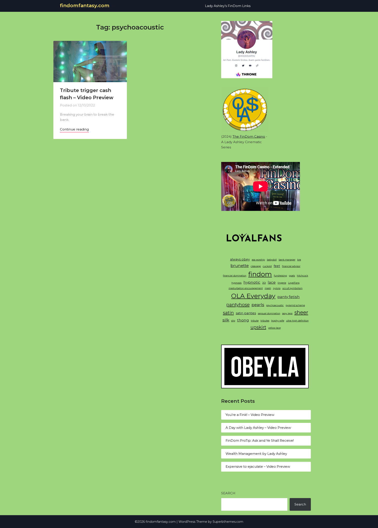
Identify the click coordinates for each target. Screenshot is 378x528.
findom (260, 274)
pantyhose (238, 304)
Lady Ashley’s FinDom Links (227, 6)
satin (228, 312)
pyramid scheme (295, 305)
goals (292, 275)
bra (299, 259)
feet (277, 266)
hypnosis (236, 282)
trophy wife (277, 320)
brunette (240, 265)
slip (233, 320)
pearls (258, 304)
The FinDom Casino (249, 136)
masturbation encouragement (246, 288)
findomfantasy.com (84, 6)
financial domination (234, 275)
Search (228, 493)
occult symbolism (292, 288)
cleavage (256, 266)
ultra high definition (297, 320)
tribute (255, 320)
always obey (240, 259)
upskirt (258, 327)
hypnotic (251, 282)
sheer (301, 312)
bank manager (287, 259)
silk (225, 320)
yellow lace (274, 328)
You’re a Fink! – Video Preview (250, 415)
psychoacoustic (275, 305)
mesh (268, 288)
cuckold (267, 266)
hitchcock (302, 275)
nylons (276, 288)
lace (272, 282)
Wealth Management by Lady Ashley (256, 454)
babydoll (272, 259)
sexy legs (287, 313)
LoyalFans (293, 282)
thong (243, 320)
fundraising (280, 275)
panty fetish (288, 297)
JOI (264, 282)
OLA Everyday (253, 296)
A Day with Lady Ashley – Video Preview (258, 428)
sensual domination (269, 313)
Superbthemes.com (228, 522)
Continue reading (74, 129)
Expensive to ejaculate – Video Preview (258, 466)
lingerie (282, 282)
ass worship (258, 259)
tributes (265, 320)
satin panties (246, 313)
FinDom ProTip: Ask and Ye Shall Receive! (260, 440)
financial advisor (291, 266)
